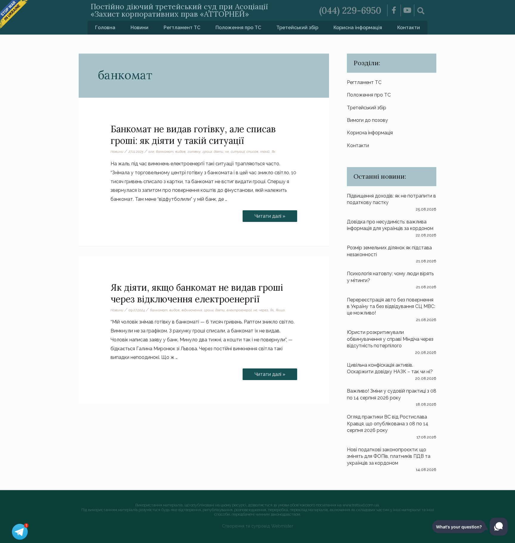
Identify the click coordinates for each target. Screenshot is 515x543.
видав (180, 152)
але (151, 152)
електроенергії (239, 310)
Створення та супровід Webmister (257, 525)
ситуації (238, 152)
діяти (218, 152)
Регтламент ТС (182, 27)
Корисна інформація (357, 27)
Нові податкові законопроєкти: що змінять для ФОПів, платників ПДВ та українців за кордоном (388, 456)
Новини (139, 27)
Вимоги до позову (367, 120)
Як (273, 152)
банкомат (164, 152)
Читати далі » (269, 214)
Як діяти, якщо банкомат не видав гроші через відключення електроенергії (197, 293)
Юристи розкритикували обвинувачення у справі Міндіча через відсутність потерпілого (390, 338)
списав (252, 152)
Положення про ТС (238, 27)
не (227, 152)
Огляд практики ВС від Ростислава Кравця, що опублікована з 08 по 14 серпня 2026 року (387, 423)
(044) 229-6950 (350, 10)
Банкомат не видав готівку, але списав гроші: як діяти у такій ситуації (193, 134)
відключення (192, 310)
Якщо (280, 310)
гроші (207, 152)
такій (265, 152)
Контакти (408, 27)
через (263, 310)
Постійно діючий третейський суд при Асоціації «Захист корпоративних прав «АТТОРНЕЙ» (179, 10)
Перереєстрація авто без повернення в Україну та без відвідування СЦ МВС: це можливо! (391, 306)
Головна (105, 27)
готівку (194, 152)
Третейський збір (297, 27)
